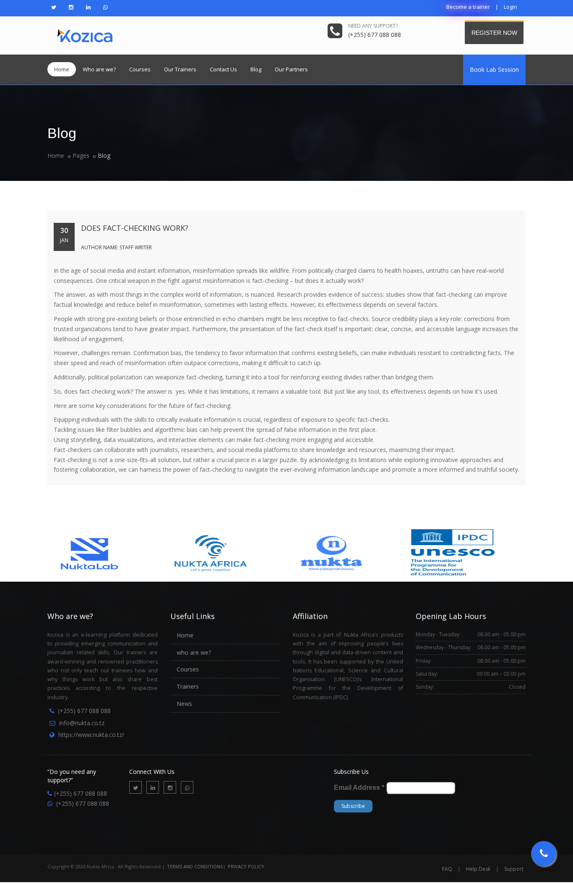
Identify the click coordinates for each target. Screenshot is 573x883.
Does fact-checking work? (134, 228)
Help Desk (478, 869)
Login (510, 6)
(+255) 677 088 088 (84, 711)
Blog (255, 69)
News (184, 704)
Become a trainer (468, 6)
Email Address (359, 787)
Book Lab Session (494, 69)
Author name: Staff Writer (116, 247)
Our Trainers (180, 69)
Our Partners (291, 69)
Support (514, 869)
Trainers (188, 686)
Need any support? (373, 25)
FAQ (447, 869)
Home (61, 69)
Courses (140, 69)
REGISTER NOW (495, 32)
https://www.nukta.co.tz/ (91, 735)
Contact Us (223, 69)
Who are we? (99, 69)
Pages (81, 155)
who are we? (194, 652)
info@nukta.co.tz (81, 723)
